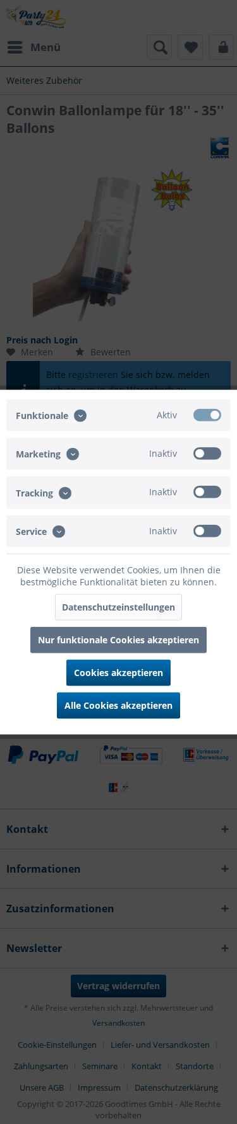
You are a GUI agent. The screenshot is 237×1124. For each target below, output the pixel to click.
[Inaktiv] (207, 453)
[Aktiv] (207, 415)
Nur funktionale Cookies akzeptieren (118, 639)
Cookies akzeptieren (118, 672)
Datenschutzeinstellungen (118, 606)
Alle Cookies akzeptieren (118, 705)
